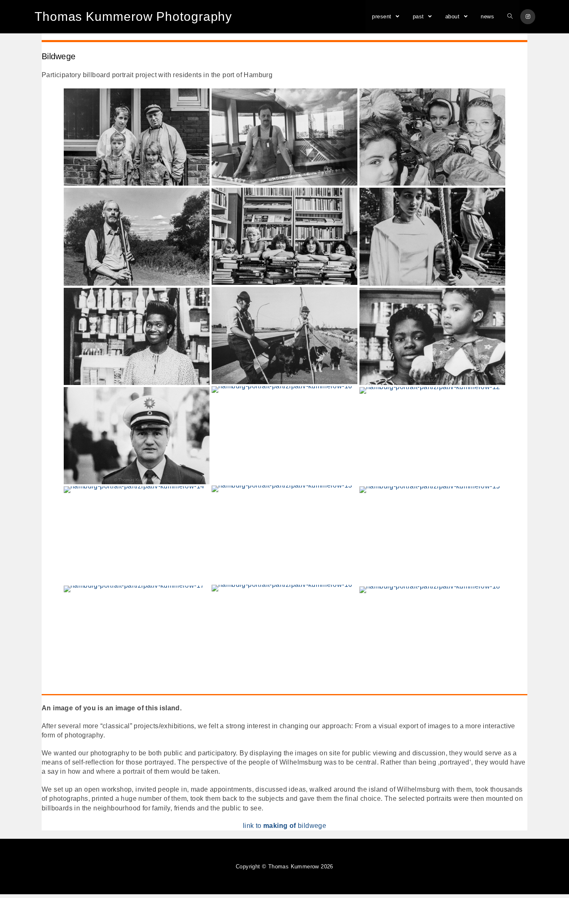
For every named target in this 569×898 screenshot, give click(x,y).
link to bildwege (284, 825)
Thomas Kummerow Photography (133, 16)
